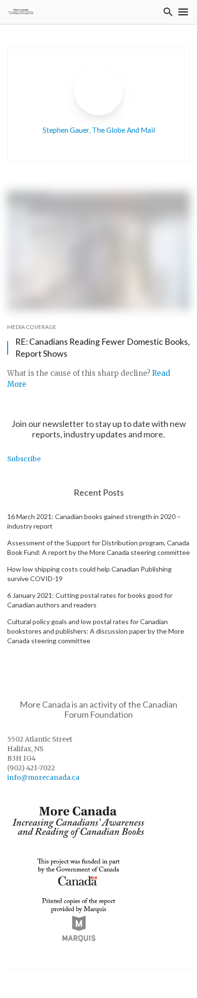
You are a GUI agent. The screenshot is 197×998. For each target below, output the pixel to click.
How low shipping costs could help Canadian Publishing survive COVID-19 (89, 574)
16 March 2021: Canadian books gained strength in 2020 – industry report (94, 521)
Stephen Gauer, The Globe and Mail (99, 130)
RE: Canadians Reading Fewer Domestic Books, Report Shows (102, 348)
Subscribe (24, 459)
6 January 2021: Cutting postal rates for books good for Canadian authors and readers (90, 600)
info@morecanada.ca (43, 777)
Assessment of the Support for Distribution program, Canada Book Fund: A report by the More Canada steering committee (98, 547)
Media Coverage (31, 326)
